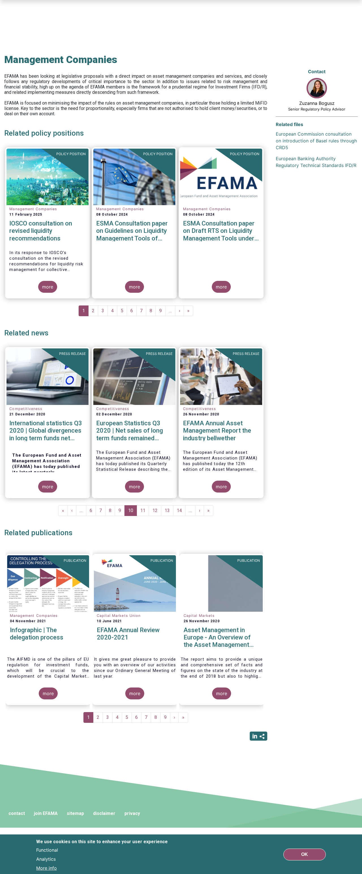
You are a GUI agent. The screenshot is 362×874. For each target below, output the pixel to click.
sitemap (75, 813)
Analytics (46, 859)
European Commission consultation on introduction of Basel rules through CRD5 (316, 140)
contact (16, 813)
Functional (47, 850)
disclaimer (104, 813)
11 (144, 510)
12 (156, 510)
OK (304, 854)
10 (132, 512)
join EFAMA (46, 813)
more (47, 287)
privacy (132, 813)
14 (181, 510)
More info (46, 868)
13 (169, 510)
